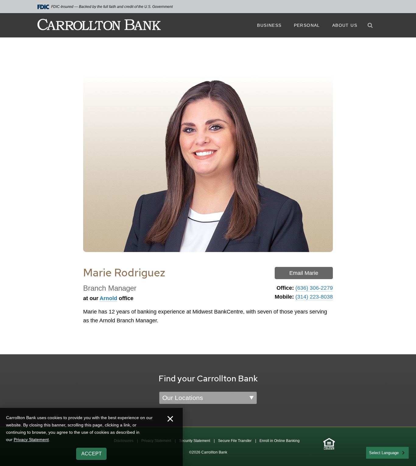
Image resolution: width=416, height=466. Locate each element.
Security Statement (194, 441)
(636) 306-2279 (314, 288)
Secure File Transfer (235, 441)
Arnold (108, 298)
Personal (307, 25)
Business (269, 25)
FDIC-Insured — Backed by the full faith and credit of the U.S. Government (112, 7)
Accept (91, 453)
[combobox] (387, 453)
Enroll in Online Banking (279, 441)
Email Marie (303, 273)
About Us (344, 25)
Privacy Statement (31, 439)
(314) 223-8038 (314, 297)
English (376, 452)
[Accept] (170, 419)
